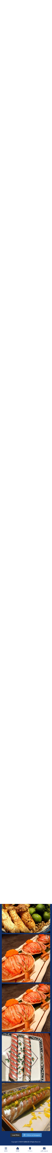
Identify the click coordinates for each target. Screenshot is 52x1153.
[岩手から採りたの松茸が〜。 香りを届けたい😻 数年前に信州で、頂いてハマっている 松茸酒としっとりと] (26, 909)
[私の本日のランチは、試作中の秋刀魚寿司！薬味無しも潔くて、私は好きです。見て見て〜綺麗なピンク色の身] (26, 1057)
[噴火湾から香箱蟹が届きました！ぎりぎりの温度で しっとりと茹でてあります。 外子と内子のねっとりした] (26, 1008)
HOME (17, 1151)
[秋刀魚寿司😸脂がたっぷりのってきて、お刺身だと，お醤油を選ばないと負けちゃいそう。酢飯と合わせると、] (26, 1107)
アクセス (30, 1151)
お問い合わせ (44, 1151)
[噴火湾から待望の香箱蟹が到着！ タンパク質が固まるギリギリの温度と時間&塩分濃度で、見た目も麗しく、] (26, 958)
